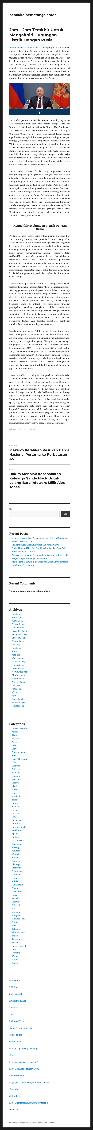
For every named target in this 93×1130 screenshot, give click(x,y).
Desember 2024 (19, 668)
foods (14, 793)
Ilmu (14, 817)
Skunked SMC (18, 919)
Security (16, 898)
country (15, 772)
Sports (15, 922)
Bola (14, 762)
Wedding (16, 953)
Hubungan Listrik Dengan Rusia (24, 47)
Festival (15, 783)
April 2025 (17, 655)
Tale (14, 925)
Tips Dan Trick (19, 932)
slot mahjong (15, 1041)
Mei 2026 (16, 617)
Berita (32, 429)
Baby (14, 749)
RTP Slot (13, 987)
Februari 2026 (18, 624)
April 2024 (17, 695)
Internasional (18, 827)
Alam (14, 735)
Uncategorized (19, 946)
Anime (15, 742)
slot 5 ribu (14, 1089)
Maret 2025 (17, 658)
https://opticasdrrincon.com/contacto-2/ (29, 1103)
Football (16, 796)
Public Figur (17, 885)
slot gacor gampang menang (23, 1048)
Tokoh (15, 936)
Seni (14, 908)
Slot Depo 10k (15, 994)
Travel (15, 942)
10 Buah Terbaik (19, 728)
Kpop (14, 834)
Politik (15, 881)
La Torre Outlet (19, 840)
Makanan (16, 844)
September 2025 (20, 641)
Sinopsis (16, 915)
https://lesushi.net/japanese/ (23, 1062)
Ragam (15, 888)
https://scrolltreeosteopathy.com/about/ (29, 1082)
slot (11, 1055)
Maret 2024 (17, 699)
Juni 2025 (16, 648)
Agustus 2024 (18, 682)
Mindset (16, 851)
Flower (15, 789)
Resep (14, 895)
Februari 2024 (18, 702)
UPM (14, 949)
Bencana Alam (18, 752)
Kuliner (15, 837)
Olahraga (16, 864)
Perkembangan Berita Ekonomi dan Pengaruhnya (35, 545)
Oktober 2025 (18, 638)
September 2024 (20, 678)
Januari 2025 (18, 665)
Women (15, 959)
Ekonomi (16, 776)
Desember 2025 (19, 631)
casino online (15, 1035)
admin (15, 429)
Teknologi (17, 929)
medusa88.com (16, 1075)
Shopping (16, 912)
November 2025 (19, 634)
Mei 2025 (16, 651)
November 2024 (19, 672)
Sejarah (15, 902)
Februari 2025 (18, 661)
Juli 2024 (16, 685)
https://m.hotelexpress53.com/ (24, 1069)
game (14, 800)
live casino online (17, 1001)
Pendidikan (17, 871)
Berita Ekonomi (19, 759)
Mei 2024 (16, 692)
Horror (15, 810)
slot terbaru (15, 1096)
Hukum (15, 813)
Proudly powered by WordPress (43, 1123)
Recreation (17, 891)
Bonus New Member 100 (20, 1028)
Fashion (15, 779)
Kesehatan (17, 830)
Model (15, 857)
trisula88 (13, 1109)
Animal (15, 738)
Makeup (15, 847)
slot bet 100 (14, 980)
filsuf (14, 786)
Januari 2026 (18, 627)
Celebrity (16, 769)
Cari (11, 509)
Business (16, 766)
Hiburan (16, 806)
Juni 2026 (16, 614)
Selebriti (16, 905)
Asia (14, 745)
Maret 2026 (17, 621)
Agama (15, 732)
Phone (15, 878)
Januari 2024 (18, 706)
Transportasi (18, 939)
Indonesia (16, 820)
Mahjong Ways (16, 1021)
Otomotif (16, 868)
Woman (15, 956)
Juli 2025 (16, 644)
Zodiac (15, 963)
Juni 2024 (16, 689)
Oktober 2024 (18, 675)
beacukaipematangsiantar (32, 15)
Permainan (17, 874)
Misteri (15, 854)
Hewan (15, 803)
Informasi (16, 823)
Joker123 (13, 1014)
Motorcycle (17, 861)
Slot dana (13, 1007)
